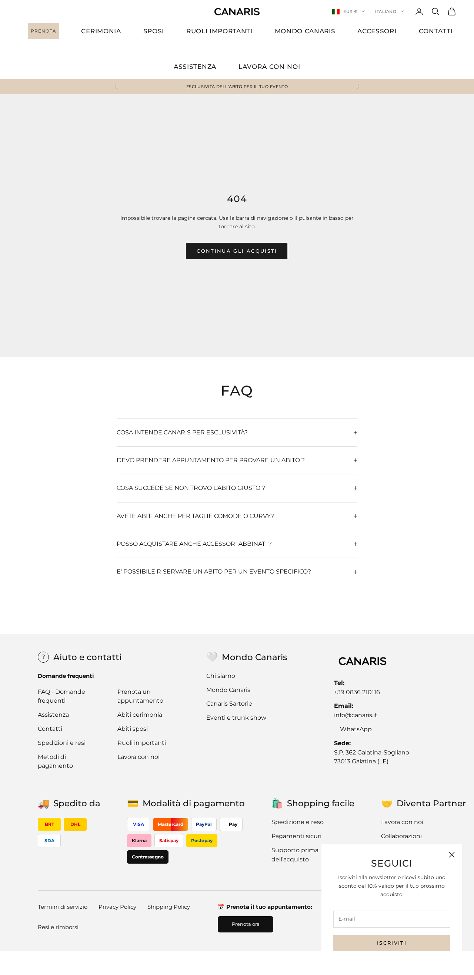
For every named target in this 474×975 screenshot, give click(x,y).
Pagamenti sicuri (296, 836)
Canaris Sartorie (229, 703)
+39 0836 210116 (357, 692)
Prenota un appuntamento (140, 696)
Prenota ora (246, 924)
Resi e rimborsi (58, 927)
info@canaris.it (355, 715)
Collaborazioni (401, 836)
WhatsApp (356, 729)
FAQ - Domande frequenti (61, 696)
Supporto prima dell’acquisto (294, 855)
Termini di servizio (62, 906)
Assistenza (53, 714)
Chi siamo (220, 675)
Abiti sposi (132, 728)
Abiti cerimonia (139, 714)
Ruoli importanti (141, 742)
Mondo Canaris (228, 689)
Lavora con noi (138, 756)
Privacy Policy (117, 906)
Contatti (50, 728)
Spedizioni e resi (62, 742)
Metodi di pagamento (55, 761)
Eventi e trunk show (236, 717)
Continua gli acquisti (237, 251)
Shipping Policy (168, 906)
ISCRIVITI (392, 943)
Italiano (385, 11)
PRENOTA (43, 31)
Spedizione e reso (297, 822)
